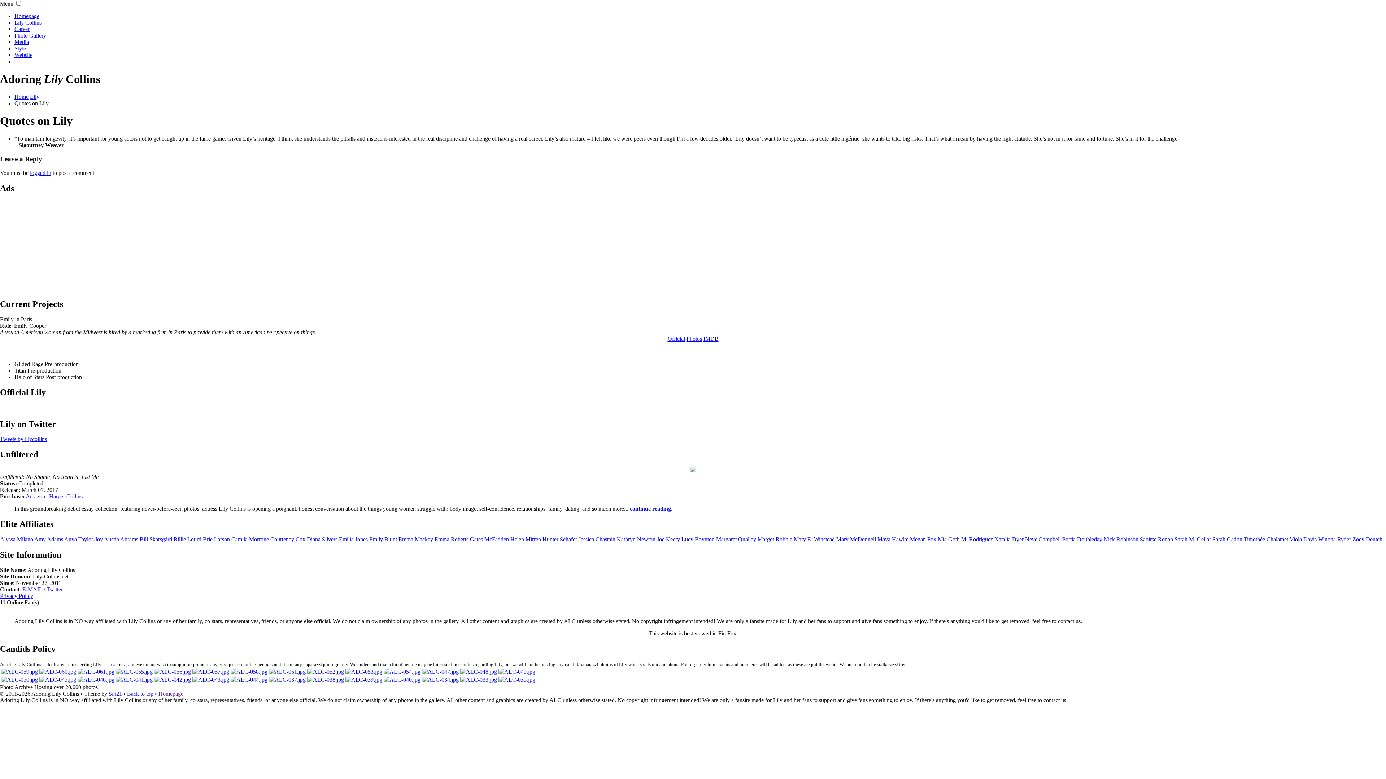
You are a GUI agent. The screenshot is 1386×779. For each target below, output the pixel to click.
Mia (949, 539)
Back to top (140, 694)
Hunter (559, 539)
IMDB (711, 339)
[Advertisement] (693, 246)
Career (22, 29)
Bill (156, 539)
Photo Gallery (30, 35)
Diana (322, 539)
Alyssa (16, 539)
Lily (34, 97)
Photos (694, 339)
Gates (489, 539)
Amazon (35, 496)
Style (20, 48)
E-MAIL (32, 589)
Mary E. (814, 539)
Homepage (26, 16)
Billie (187, 539)
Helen (525, 539)
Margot (775, 539)
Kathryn (636, 539)
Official (676, 339)
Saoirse (1156, 539)
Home (21, 97)
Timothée (1266, 539)
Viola (1303, 539)
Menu (6, 4)
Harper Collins (66, 496)
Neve (1043, 539)
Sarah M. (1192, 539)
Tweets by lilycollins (23, 439)
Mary (856, 539)
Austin (121, 539)
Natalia (1009, 539)
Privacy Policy (16, 596)
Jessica (597, 539)
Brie (216, 539)
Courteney (287, 539)
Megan (923, 539)
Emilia (353, 539)
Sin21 (115, 694)
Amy (48, 539)
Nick (1121, 539)
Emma (415, 539)
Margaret (736, 539)
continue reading (650, 509)
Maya (892, 539)
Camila (250, 539)
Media (21, 42)
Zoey (1367, 539)
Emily (383, 539)
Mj (977, 539)
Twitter (55, 589)
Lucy (698, 539)
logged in (40, 173)
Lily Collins (28, 22)
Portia (1082, 539)
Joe (668, 539)
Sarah (1227, 539)
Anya (83, 539)
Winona (1334, 539)
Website (23, 55)
